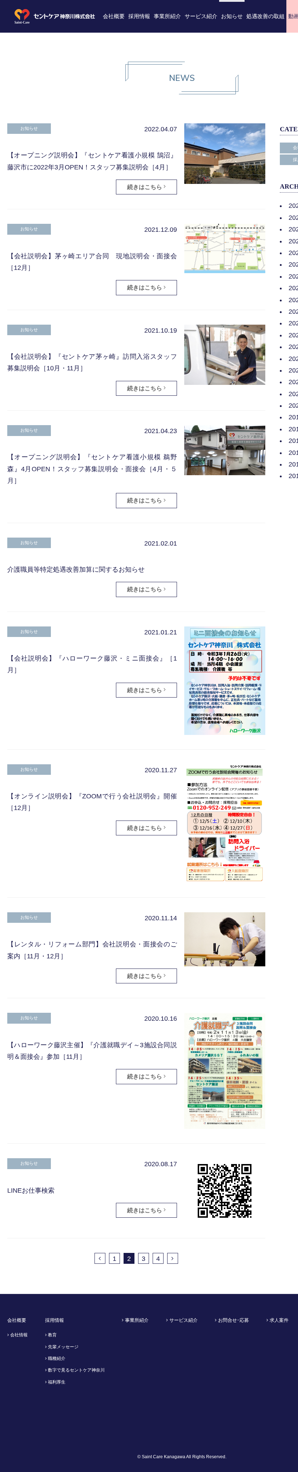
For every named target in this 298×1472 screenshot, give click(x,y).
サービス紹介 (183, 1320)
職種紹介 (56, 1358)
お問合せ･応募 (233, 1320)
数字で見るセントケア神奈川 (76, 1370)
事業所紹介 (136, 1320)
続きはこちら (145, 187)
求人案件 (278, 1320)
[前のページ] (99, 1258)
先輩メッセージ (62, 1346)
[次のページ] (172, 1258)
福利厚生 (56, 1382)
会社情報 (18, 1334)
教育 (52, 1334)
